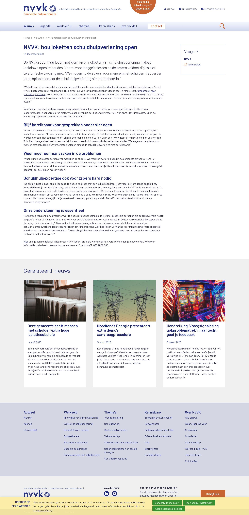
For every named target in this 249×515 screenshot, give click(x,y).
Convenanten (152, 423)
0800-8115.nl (143, 8)
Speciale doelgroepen (75, 448)
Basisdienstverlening (115, 430)
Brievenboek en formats (158, 436)
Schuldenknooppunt (115, 458)
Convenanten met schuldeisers (121, 442)
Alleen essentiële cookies (168, 508)
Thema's (84, 26)
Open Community (189, 8)
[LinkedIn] (106, 493)
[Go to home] (40, 10)
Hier (26, 241)
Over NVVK (128, 26)
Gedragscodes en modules (159, 430)
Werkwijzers (151, 448)
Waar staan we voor (196, 423)
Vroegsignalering (113, 417)
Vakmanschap (112, 436)
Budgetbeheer (72, 436)
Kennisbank (107, 26)
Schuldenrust (111, 423)
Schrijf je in (212, 494)
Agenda (45, 26)
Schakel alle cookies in (167, 502)
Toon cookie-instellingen (198, 502)
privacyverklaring (42, 510)
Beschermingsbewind (76, 442)
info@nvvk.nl (194, 64)
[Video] (114, 493)
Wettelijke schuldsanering (78, 423)
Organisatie (191, 430)
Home (27, 37)
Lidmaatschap (193, 442)
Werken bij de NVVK (196, 448)
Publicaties (191, 461)
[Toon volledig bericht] (55, 333)
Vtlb (147, 442)
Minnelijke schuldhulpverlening (81, 417)
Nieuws (29, 26)
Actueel (29, 412)
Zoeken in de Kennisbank (158, 417)
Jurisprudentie (153, 454)
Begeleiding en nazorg (76, 430)
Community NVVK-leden (214, 8)
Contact (156, 26)
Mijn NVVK (171, 8)
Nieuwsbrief (30, 430)
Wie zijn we (191, 417)
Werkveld (63, 26)
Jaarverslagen (193, 454)
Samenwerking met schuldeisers (82, 454)
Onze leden (191, 436)
